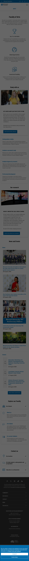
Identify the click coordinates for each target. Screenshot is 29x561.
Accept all (14, 554)
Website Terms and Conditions (14, 551)
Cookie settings (14, 557)
